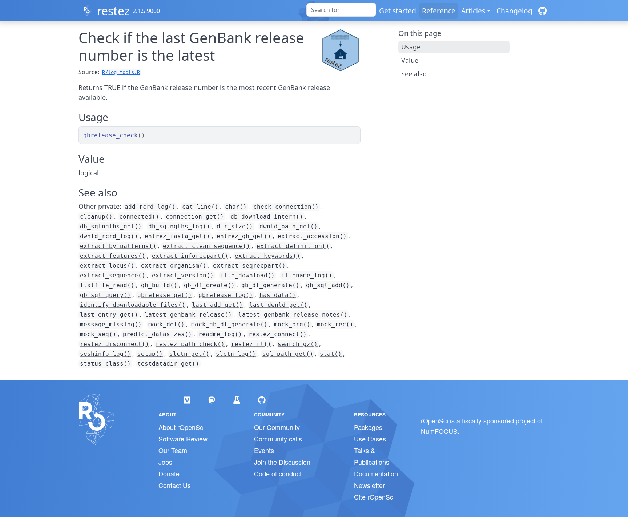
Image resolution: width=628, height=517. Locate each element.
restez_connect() (278, 334)
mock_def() (166, 324)
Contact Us (174, 485)
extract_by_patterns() (118, 246)
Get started (397, 11)
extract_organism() (173, 265)
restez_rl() (251, 344)
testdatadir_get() (168, 363)
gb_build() (159, 285)
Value (409, 60)
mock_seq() (98, 334)
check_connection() (286, 206)
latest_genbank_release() (188, 314)
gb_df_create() (209, 285)
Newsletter (369, 485)
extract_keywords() (267, 255)
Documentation (376, 473)
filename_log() (306, 275)
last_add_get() (217, 304)
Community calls (278, 438)
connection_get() (195, 216)
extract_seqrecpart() (249, 265)
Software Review (183, 438)
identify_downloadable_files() (132, 304)
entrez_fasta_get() (177, 236)
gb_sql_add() (328, 285)
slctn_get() (189, 353)
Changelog (514, 11)
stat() (331, 353)
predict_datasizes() (157, 334)
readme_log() (220, 334)
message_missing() (111, 324)
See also (414, 73)
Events (264, 450)
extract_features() (112, 255)
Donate (169, 473)
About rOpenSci (181, 427)
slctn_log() (236, 353)
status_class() (105, 363)
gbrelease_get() (164, 295)
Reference (438, 11)
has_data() (277, 295)
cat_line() (200, 206)
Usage (410, 46)
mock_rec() (335, 324)
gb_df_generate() (270, 285)
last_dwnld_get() (278, 304)
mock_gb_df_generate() (229, 324)
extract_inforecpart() (190, 255)
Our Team (172, 450)
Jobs (165, 462)
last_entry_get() (109, 314)
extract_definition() (293, 246)
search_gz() (298, 344)
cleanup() (96, 216)
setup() (150, 353)
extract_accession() (312, 236)
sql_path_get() (287, 353)
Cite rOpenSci (374, 496)
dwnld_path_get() (288, 226)
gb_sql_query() (105, 295)
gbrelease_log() (225, 295)
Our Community (277, 427)
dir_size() (235, 226)
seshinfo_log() (105, 353)
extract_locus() (107, 265)
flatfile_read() (107, 285)
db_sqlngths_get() (111, 226)
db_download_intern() (266, 216)
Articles (473, 11)
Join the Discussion (282, 462)
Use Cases (370, 438)
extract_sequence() (112, 275)
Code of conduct (278, 473)
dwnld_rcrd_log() (109, 236)
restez (113, 10)
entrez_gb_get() (244, 236)
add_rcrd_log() (150, 206)
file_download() (247, 275)
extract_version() (183, 275)
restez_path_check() (190, 344)
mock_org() (292, 324)
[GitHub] (542, 11)
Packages (368, 427)
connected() (139, 216)
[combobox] (341, 10)
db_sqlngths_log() (179, 226)
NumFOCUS (439, 431)
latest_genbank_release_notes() (292, 314)
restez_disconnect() (114, 344)
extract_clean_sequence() (206, 246)
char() (236, 206)
